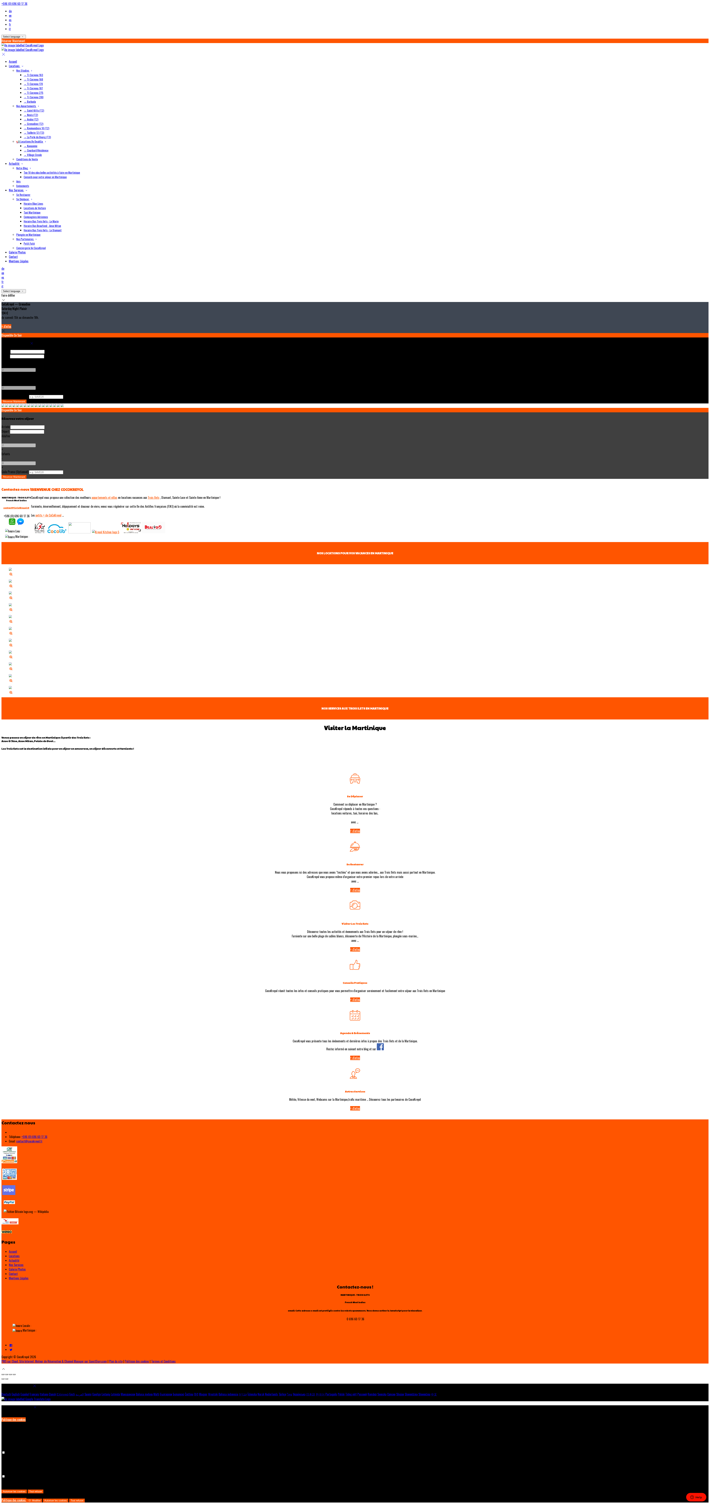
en (10, 15)
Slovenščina (411, 1394)
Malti (156, 1394)
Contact (13, 1274)
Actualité (14, 1260)
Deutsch (6, 1394)
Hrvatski (213, 1394)
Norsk (261, 1394)
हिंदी (196, 1394)
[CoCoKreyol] (12, 524)
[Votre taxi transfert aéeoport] (79, 532)
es (10, 20)
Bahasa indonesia (228, 1394)
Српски (391, 1394)
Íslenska (252, 1394)
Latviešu (115, 1394)
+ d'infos (6, 326)
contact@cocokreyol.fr (29, 1141)
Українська (299, 1394)
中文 (434, 1394)
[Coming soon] (153, 532)
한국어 (320, 1394)
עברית (243, 1394)
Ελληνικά (63, 1394)
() (14, 396)
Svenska (381, 1394)
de (10, 11)
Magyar (203, 1394)
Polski (341, 1394)
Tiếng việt (351, 1394)
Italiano (44, 1394)
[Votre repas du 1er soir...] (105, 532)
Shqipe (400, 1394)
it (10, 29)
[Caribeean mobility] (57, 532)
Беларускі (178, 1394)
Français (34, 1394)
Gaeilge (96, 1394)
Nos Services (16, 1265)
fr (10, 24)
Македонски (128, 1394)
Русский (362, 1394)
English (16, 1394)
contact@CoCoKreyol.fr (16, 507)
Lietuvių (106, 1394)
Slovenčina (424, 1394)
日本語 (310, 1394)
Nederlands (271, 1394)
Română (372, 1394)
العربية (80, 1394)
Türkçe (282, 1394)
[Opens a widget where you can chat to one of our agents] (696, 1497)
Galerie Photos (17, 1269)
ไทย (289, 1394)
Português (331, 1394)
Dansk (52, 1394)
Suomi (88, 1394)
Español (25, 1394)
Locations (14, 1256)
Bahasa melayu (144, 1394)
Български (166, 1394)
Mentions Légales (18, 1278)
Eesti (72, 1394)
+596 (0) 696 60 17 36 (14, 3)
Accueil (13, 1251)
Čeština (189, 1394)
